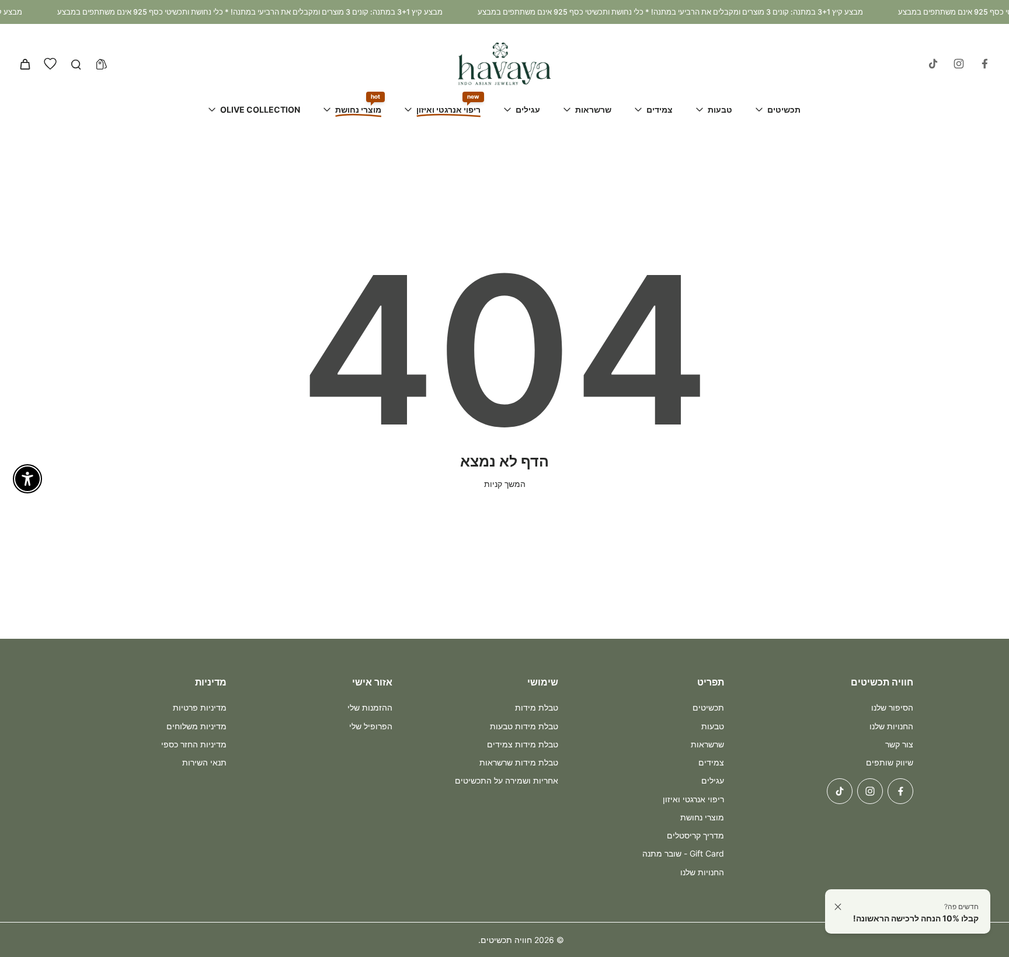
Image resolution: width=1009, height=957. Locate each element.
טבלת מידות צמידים (522, 744)
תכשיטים (708, 707)
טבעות (712, 726)
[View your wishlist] (50, 63)
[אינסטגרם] (959, 63)
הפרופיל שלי (370, 726)
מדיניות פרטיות (200, 707)
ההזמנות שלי (369, 707)
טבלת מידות (536, 707)
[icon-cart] (24, 63)
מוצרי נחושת (702, 817)
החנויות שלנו (891, 726)
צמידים (711, 762)
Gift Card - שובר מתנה (683, 853)
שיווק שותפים (889, 762)
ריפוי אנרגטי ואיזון (693, 799)
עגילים (712, 780)
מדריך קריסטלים (695, 835)
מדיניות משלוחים (196, 726)
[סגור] (838, 907)
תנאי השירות (204, 762)
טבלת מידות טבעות (524, 726)
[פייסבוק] (984, 63)
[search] (76, 63)
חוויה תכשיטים (506, 940)
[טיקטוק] (933, 63)
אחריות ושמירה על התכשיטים (506, 780)
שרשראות (707, 744)
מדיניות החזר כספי (194, 744)
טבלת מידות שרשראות (518, 762)
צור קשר (899, 744)
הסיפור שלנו (892, 707)
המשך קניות (505, 484)
